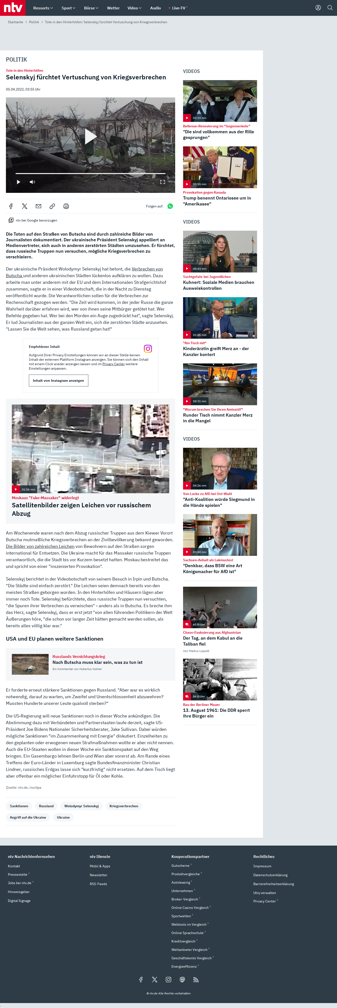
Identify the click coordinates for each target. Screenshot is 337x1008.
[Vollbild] (162, 182)
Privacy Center (113, 364)
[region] (90, 145)
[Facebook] (11, 206)
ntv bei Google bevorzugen (36, 220)
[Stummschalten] (32, 182)
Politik (34, 22)
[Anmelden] (318, 8)
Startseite (15, 22)
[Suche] (330, 8)
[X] (25, 206)
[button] (46, 856)
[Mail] (38, 206)
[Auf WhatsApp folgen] (170, 206)
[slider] (15, 173)
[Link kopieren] (52, 206)
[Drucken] (66, 206)
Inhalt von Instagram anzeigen (58, 380)
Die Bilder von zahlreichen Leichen (40, 546)
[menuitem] (51, 8)
